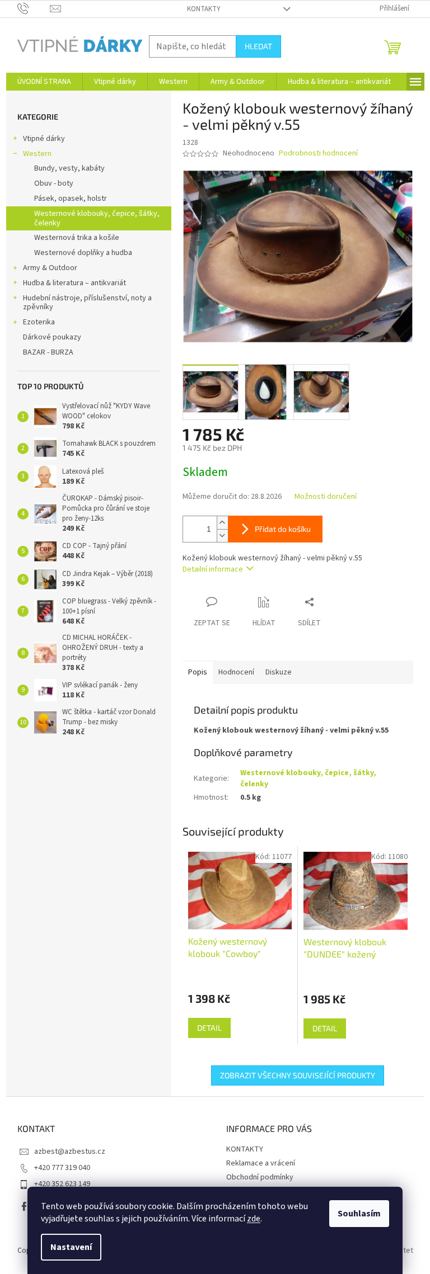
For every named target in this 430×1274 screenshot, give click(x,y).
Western (37, 153)
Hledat (258, 46)
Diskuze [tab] (278, 672)
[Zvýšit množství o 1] (222, 522)
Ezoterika (39, 322)
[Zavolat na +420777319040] (33, 8)
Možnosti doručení (326, 497)
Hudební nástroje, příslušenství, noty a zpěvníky (87, 302)
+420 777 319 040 (62, 1167)
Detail (209, 1027)
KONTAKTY (204, 9)
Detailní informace (213, 569)
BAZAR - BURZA (48, 352)
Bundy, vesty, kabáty (69, 168)
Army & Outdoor (50, 267)
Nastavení (71, 1247)
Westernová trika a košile (76, 237)
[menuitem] (44, 82)
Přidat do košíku (283, 529)
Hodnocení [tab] (236, 672)
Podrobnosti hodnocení (318, 153)
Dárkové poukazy (52, 337)
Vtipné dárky (44, 138)
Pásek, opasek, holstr (70, 198)
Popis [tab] (197, 672)
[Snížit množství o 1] (222, 535)
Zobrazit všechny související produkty (297, 1075)
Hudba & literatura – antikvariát (74, 283)
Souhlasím (359, 1213)
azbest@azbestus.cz (69, 1151)
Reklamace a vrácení (260, 1163)
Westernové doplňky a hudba (83, 252)
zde (253, 1218)
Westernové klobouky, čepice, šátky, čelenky (97, 218)
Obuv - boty (53, 183)
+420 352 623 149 (62, 1184)
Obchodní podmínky (259, 1177)
